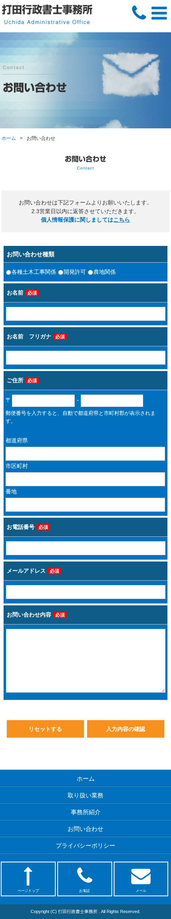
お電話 (84, 891)
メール (141, 891)
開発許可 (75, 272)
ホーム (9, 138)
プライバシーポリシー (85, 845)
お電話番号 (27, 527)
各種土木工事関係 (34, 272)
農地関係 (104, 272)
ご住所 (22, 380)
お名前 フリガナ (36, 337)
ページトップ (28, 891)
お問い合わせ (85, 828)
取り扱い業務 (85, 795)
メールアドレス (33, 571)
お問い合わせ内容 (36, 615)
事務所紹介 (86, 812)
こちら (121, 220)
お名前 (22, 293)
